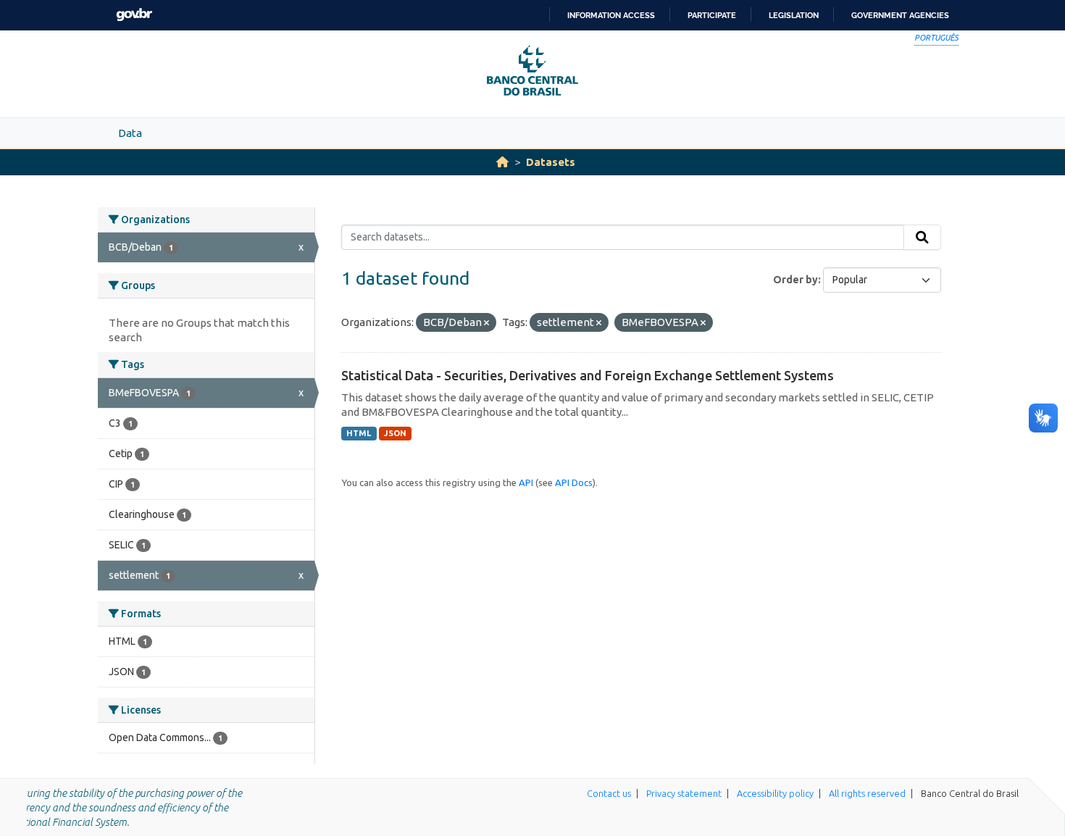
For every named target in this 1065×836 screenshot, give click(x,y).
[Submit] (922, 238)
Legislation (794, 15)
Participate (712, 15)
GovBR (134, 15)
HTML (358, 433)
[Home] (502, 162)
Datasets (550, 162)
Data (130, 133)
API (526, 482)
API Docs (574, 482)
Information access (611, 15)
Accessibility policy (775, 793)
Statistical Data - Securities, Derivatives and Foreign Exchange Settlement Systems (587, 375)
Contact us (609, 793)
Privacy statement (684, 793)
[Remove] (486, 323)
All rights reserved (867, 793)
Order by (795, 279)
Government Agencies (900, 15)
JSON (395, 433)
